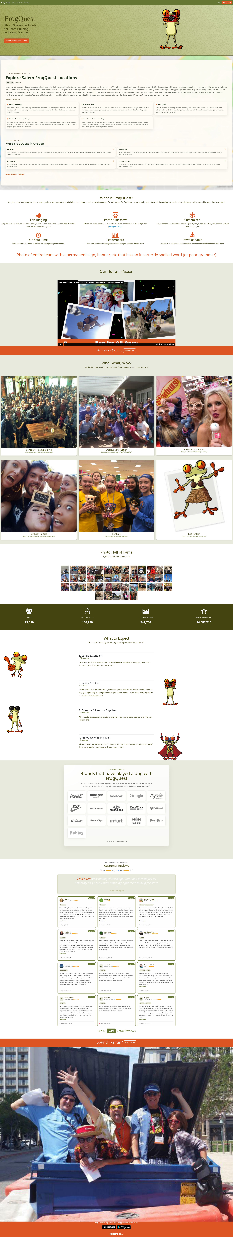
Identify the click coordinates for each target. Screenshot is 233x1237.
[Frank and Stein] (142, 578)
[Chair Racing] (134, 569)
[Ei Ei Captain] (74, 578)
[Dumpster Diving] (99, 587)
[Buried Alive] (116, 569)
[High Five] (151, 587)
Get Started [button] (227, 2)
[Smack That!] (168, 569)
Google (104, 925)
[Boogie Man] (168, 587)
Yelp (64, 925)
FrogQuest (5, 2)
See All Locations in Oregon (15, 174)
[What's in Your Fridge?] (108, 578)
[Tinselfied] (108, 587)
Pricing (26, 3)
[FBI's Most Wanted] (99, 595)
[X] (116, 1234)
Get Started (129, 350)
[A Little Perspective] (134, 578)
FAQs (14, 3)
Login (219, 3)
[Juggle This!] (82, 578)
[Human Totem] (116, 578)
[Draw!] (159, 587)
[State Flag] (65, 578)
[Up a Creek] (74, 569)
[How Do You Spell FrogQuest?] (151, 578)
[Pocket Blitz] (82, 587)
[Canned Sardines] (134, 587)
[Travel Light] (125, 569)
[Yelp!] (122, 1234)
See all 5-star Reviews (116, 1031)
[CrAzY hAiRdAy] (91, 578)
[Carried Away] (91, 569)
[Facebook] (113, 1234)
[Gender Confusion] (125, 578)
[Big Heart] (74, 587)
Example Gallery (115, 226)
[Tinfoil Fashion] (99, 578)
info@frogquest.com (121, 1223)
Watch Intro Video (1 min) (16, 40)
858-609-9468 (133, 1223)
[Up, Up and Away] (65, 569)
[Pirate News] (159, 569)
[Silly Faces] (116, 587)
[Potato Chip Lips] (125, 587)
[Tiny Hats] (82, 569)
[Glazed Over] (108, 569)
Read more (63, 921)
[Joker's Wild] (99, 569)
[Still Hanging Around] (134, 595)
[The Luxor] (65, 587)
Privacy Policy (107, 1223)
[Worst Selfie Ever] (142, 569)
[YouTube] (111, 1234)
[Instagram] (119, 1234)
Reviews (20, 3)
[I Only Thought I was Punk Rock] (159, 578)
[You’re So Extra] (91, 587)
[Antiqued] (108, 595)
